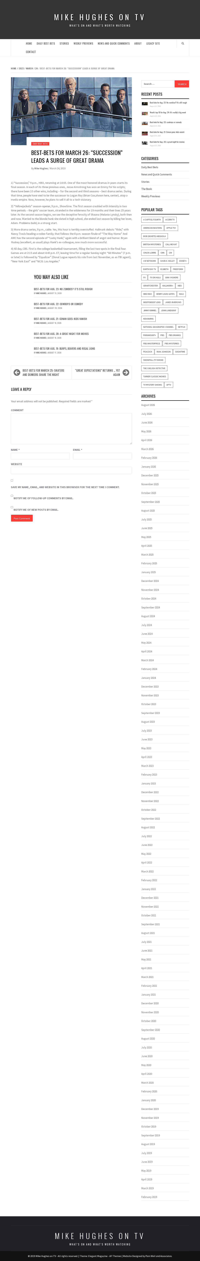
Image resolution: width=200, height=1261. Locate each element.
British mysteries (152, 244)
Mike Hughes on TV (100, 16)
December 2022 (150, 792)
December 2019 (150, 1109)
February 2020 (149, 1091)
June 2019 (146, 1161)
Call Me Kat (171, 244)
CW (170, 252)
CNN (162, 252)
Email (77, 450)
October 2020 (148, 1021)
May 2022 (146, 854)
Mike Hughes (41, 168)
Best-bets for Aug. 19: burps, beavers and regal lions (64, 348)
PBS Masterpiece (151, 343)
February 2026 (149, 457)
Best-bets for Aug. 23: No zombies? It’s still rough (63, 289)
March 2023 (147, 766)
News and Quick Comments (114, 43)
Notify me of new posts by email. (36, 510)
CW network (149, 260)
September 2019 (150, 1135)
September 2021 (150, 924)
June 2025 (146, 528)
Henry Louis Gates (165, 294)
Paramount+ (149, 335)
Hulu (181, 294)
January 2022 (148, 889)
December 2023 (150, 686)
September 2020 (150, 1030)
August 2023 (148, 721)
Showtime (180, 351)
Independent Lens (152, 302)
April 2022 (146, 862)
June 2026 (146, 422)
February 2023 (149, 774)
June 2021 (146, 950)
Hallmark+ (167, 285)
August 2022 (148, 827)
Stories (64, 43)
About (138, 43)
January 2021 (148, 994)
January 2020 (148, 1100)
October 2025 (148, 493)
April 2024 (146, 651)
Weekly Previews (83, 43)
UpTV (168, 384)
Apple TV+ (171, 227)
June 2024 (146, 633)
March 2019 (147, 1188)
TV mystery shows (152, 384)
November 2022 (150, 801)
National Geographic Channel (158, 327)
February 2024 (149, 669)
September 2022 (150, 818)
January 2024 (148, 678)
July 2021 (146, 942)
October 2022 (148, 809)
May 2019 (146, 1170)
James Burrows (173, 302)
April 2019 (146, 1179)
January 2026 (148, 466)
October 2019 (148, 1126)
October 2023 (148, 704)
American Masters (152, 227)
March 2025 (147, 554)
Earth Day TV (149, 269)
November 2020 (150, 1012)
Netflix (181, 327)
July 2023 (146, 730)
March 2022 (147, 871)
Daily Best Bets (46, 43)
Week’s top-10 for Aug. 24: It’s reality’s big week (168, 112)
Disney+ (183, 260)
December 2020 (150, 1003)
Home (29, 43)
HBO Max (147, 294)
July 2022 (146, 836)
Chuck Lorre (149, 252)
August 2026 (148, 405)
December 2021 (150, 897)
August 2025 (148, 510)
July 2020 (146, 1047)
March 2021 (147, 977)
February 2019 (149, 1197)
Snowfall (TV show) (153, 360)
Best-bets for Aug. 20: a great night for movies (61, 334)
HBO (180, 285)
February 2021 (149, 985)
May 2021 (146, 959)
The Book (146, 189)
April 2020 (146, 1073)
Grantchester (150, 285)
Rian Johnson (164, 351)
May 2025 (146, 537)
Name (15, 450)
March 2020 (147, 1082)
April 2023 (146, 757)
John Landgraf (168, 310)
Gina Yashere (171, 277)
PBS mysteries (172, 343)
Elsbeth (164, 269)
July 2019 (146, 1153)
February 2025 (149, 563)
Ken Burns (148, 318)
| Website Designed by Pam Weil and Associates (147, 1256)
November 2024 (150, 590)
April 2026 (146, 440)
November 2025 (150, 484)
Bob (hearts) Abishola (154, 236)
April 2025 (146, 545)
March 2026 (147, 449)
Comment (17, 410)
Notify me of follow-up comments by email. (44, 498)
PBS (162, 335)
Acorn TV (170, 219)
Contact (31, 52)
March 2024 (147, 660)
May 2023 (146, 748)
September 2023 (150, 713)
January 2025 (148, 572)
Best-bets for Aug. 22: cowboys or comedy (58, 304)
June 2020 (146, 1056)
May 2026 (146, 431)
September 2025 (150, 502)
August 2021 (148, 933)
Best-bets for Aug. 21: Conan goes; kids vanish (60, 319)
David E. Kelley (167, 260)
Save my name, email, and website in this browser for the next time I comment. (65, 487)
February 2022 (149, 880)
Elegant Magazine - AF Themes (104, 1256)
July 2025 (146, 519)
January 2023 (148, 783)
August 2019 (148, 1144)
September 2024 (150, 607)
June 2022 (146, 845)
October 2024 (148, 598)
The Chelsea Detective (154, 368)
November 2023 (150, 695)
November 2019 (150, 1118)
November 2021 (150, 906)
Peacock (147, 351)
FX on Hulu (155, 277)
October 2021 (148, 915)
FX (144, 277)
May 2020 (146, 1065)
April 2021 (146, 968)
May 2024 (146, 642)
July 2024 (146, 625)
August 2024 (148, 616)
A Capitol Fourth (152, 219)
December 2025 (150, 475)
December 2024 (150, 581)
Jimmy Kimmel (149, 310)
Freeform (178, 269)
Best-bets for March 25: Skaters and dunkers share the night (43, 372)
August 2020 (148, 1038)
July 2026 (146, 414)
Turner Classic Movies (154, 376)
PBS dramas (175, 335)
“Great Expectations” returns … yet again (97, 372)
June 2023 (146, 739)
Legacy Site (153, 43)
